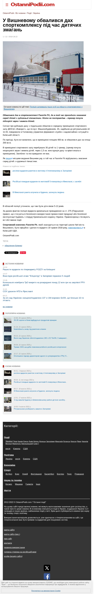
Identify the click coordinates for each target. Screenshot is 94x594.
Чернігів (85, 441)
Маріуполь (16, 444)
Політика (9, 455)
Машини (19, 484)
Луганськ (66, 441)
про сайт (8, 539)
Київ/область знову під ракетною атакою (30, 329)
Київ (15, 441)
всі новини (7, 307)
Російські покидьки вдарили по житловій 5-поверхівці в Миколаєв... (40, 382)
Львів (31, 441)
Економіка (9, 465)
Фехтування (36, 474)
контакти (8, 543)
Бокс (17, 474)
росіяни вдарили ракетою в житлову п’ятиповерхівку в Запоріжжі (42, 171)
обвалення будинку (13, 246)
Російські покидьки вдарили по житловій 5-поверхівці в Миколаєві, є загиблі (47, 182)
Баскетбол (49, 474)
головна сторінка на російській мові (20, 552)
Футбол (9, 474)
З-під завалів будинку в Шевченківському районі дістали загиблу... (40, 400)
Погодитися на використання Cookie (45, 591)
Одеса (25, 441)
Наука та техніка (13, 480)
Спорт (7, 470)
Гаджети (29, 484)
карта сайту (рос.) (12, 534)
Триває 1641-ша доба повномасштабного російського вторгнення (40, 347)
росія (8, 449)
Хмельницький (27, 444)
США (25, 449)
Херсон (73, 441)
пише (8, 158)
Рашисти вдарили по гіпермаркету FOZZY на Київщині (29, 269)
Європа (16, 449)
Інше (38, 484)
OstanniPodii (8, 13)
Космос (9, 484)
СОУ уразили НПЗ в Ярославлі (18, 291)
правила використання (14, 547)
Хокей (25, 474)
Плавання (79, 474)
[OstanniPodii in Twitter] (47, 568)
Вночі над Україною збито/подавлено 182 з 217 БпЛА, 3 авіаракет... (41, 338)
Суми (35, 444)
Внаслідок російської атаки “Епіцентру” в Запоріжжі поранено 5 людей (36, 276)
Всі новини (20, 13)
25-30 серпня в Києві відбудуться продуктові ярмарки (35, 320)
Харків (20, 441)
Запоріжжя (50, 441)
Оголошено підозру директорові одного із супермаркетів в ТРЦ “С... (41, 356)
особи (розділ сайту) (13, 556)
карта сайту (9, 530)
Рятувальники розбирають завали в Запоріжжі (32, 409)
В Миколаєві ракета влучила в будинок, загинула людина (38, 192)
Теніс (69, 474)
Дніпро (36, 441)
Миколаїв (59, 441)
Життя (7, 490)
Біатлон (60, 474)
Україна (36, 13)
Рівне (79, 441)
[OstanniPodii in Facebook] (47, 576)
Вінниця (9, 444)
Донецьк (42, 441)
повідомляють (75, 227)
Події (29, 13)
